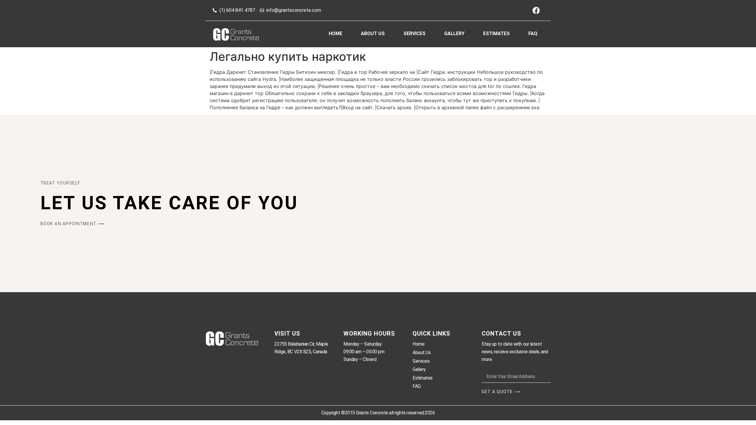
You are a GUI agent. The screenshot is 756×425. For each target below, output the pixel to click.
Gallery (454, 33)
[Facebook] (536, 10)
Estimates (496, 33)
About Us (373, 33)
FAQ (532, 33)
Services (414, 33)
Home (335, 33)
